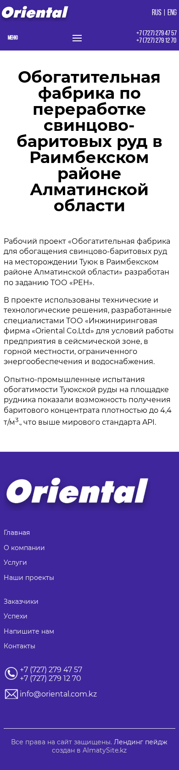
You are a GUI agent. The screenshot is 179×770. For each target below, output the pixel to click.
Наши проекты (29, 577)
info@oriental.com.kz (58, 694)
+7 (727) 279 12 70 (156, 41)
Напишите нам (29, 631)
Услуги (15, 562)
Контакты (19, 646)
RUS (157, 13)
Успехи (16, 616)
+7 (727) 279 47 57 (156, 33)
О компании (24, 548)
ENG (172, 13)
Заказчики (21, 601)
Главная (17, 532)
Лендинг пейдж (141, 742)
